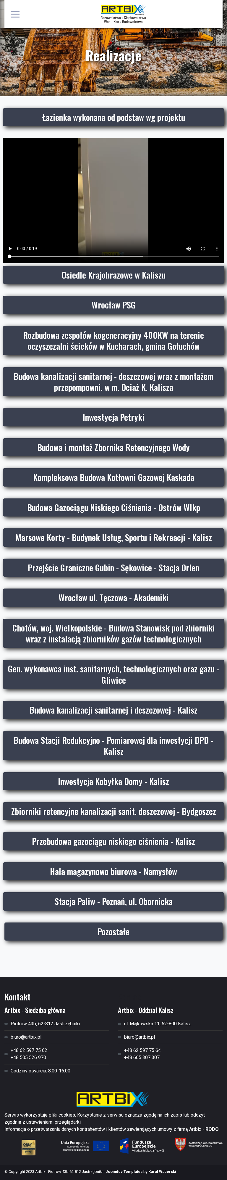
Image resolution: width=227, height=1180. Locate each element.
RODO (212, 1129)
